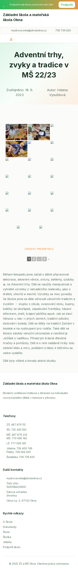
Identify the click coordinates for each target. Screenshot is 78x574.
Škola (6, 531)
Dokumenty (10, 526)
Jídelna (7, 542)
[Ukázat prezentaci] (39, 248)
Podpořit (67, 4)
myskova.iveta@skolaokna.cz (29, 30)
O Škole (8, 521)
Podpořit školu (11, 547)
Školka (7, 537)
